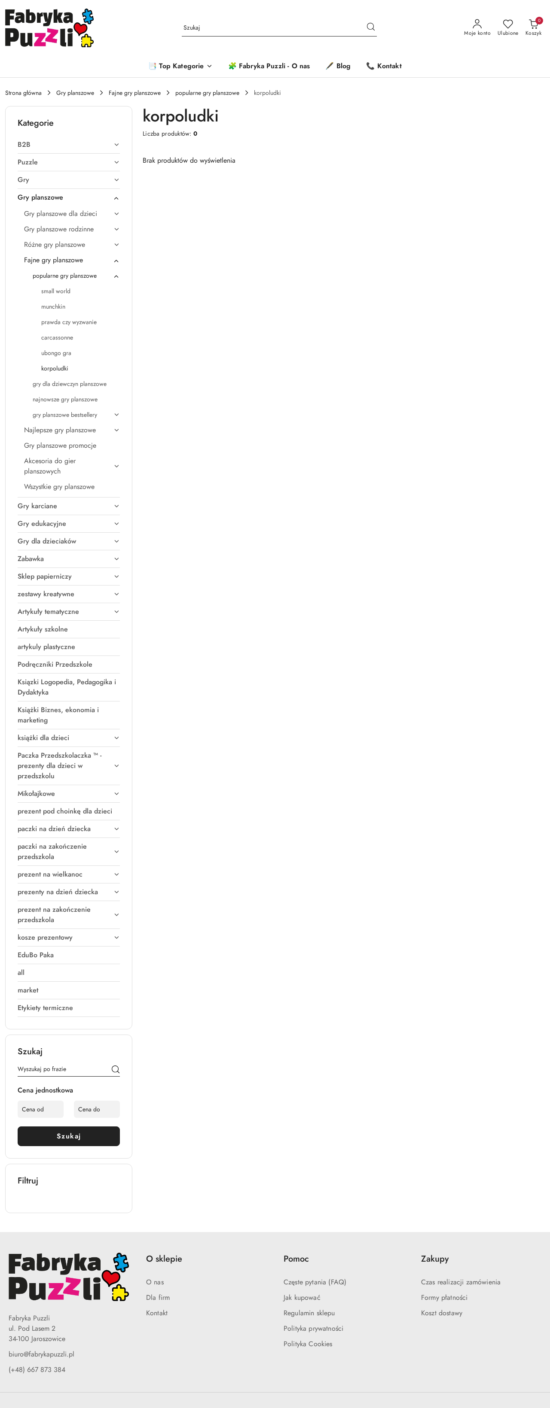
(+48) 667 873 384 (37, 1370)
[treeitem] (69, 144)
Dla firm (158, 1297)
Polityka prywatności (313, 1328)
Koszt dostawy (441, 1313)
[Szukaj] (115, 1070)
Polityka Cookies (308, 1344)
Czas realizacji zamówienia (461, 1282)
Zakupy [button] (435, 1259)
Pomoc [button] (296, 1259)
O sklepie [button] (164, 1259)
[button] (180, 67)
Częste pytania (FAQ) (315, 1282)
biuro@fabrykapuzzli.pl (41, 1354)
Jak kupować (302, 1297)
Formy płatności (444, 1297)
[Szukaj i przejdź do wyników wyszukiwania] (371, 27)
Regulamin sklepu (309, 1313)
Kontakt (157, 1313)
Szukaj (69, 1136)
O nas (155, 1282)
